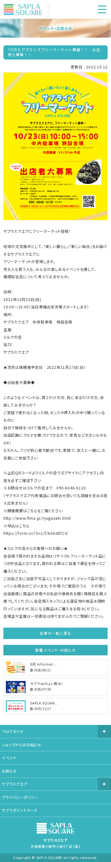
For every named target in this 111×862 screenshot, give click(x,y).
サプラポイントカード (19, 810)
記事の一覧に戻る (55, 633)
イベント (9, 758)
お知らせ (9, 771)
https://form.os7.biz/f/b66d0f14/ (36, 533)
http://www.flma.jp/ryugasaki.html (37, 518)
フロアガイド (12, 731)
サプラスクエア (14, 784)
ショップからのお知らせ (21, 745)
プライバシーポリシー (20, 797)
